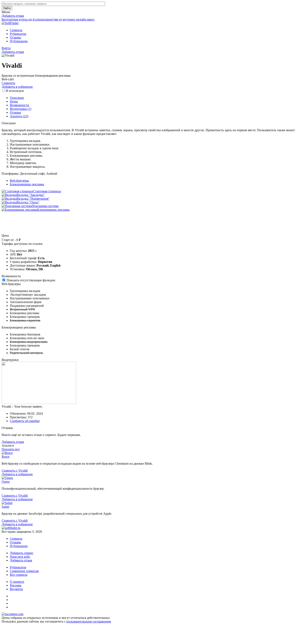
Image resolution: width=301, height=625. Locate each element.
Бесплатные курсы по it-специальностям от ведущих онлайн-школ (48, 19)
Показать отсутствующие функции (31, 280)
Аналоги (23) (19, 116)
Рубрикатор (18, 33)
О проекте (17, 581)
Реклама (15, 585)
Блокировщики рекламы (27, 184)
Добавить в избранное (17, 86)
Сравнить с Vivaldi (15, 470)
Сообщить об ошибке (25, 421)
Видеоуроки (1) (20, 109)
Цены (14, 101)
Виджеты (16, 589)
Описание (17, 97)
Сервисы (16, 30)
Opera (6, 481)
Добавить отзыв (13, 15)
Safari (5, 506)
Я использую (15, 90)
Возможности (19, 105)
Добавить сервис (21, 553)
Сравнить (8, 83)
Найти (7, 8)
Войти (6, 48)
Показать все (11, 449)
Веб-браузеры (19, 180)
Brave (5, 456)
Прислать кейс (20, 556)
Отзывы (15, 37)
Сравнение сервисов (24, 571)
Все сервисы (18, 574)
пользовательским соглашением (88, 621)
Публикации (19, 41)
